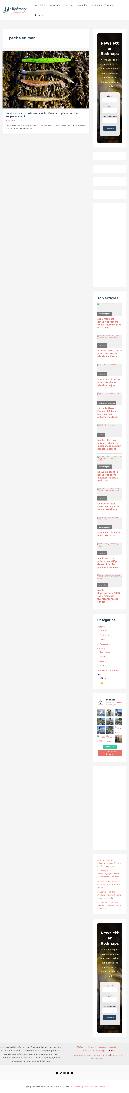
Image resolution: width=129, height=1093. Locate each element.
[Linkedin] (68, 1073)
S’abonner (109, 128)
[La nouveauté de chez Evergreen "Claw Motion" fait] (110, 730)
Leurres (103, 630)
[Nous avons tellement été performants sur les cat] (110, 739)
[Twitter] (61, 1073)
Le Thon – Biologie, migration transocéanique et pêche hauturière (109, 863)
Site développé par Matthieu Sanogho (88, 1086)
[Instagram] (64, 1073)
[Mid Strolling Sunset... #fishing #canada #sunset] (118, 739)
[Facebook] (57, 1073)
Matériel (101, 627)
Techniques (105, 652)
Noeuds (103, 656)
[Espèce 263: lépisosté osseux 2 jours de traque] (101, 739)
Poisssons (102, 661)
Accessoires (105, 644)
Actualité (101, 665)
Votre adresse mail (110, 117)
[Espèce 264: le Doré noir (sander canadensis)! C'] (118, 730)
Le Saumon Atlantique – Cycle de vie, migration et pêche (109, 884)
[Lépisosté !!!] (101, 712)
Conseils (101, 648)
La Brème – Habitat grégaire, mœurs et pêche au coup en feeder (109, 895)
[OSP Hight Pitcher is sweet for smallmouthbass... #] (118, 721)
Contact (87, 1055)
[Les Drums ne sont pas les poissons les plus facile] (101, 730)
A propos (78, 1055)
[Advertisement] (109, 245)
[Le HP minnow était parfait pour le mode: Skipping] (110, 712)
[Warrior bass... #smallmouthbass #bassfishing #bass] (101, 721)
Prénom (110, 96)
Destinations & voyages (108, 670)
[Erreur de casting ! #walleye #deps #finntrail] (110, 721)
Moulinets (104, 635)
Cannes (103, 639)
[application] (44, 5)
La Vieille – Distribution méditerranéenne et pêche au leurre (109, 905)
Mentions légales (101, 1055)
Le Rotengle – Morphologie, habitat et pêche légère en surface (108, 873)
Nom (110, 106)
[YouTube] (72, 1073)
